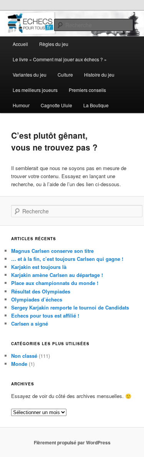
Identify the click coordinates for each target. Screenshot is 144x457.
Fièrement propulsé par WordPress (72, 442)
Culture (65, 74)
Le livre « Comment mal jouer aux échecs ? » (60, 59)
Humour (21, 105)
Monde (19, 363)
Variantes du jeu (29, 74)
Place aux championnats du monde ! (54, 283)
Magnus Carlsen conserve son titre (52, 250)
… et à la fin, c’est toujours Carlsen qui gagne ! (67, 258)
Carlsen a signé (29, 323)
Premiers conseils (87, 90)
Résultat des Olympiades (40, 291)
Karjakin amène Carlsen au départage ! (57, 274)
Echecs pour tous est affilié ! (45, 315)
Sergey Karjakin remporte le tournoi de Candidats (70, 307)
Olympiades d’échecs (36, 299)
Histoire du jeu (99, 74)
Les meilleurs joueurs (35, 90)
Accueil (20, 44)
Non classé (24, 355)
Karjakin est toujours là (38, 266)
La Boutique (96, 105)
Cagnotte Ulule (56, 105)
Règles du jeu (53, 44)
